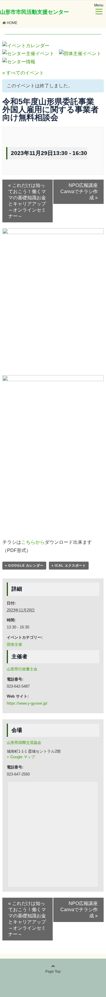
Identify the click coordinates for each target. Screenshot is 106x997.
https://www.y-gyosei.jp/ (27, 703)
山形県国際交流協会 (24, 742)
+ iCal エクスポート (69, 565)
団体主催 (14, 644)
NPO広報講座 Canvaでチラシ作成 (81, 191)
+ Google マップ (21, 757)
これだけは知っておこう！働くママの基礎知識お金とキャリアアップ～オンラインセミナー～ (27, 201)
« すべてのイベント (23, 72)
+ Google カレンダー (24, 565)
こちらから (33, 542)
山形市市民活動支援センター (34, 12)
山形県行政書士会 (22, 669)
